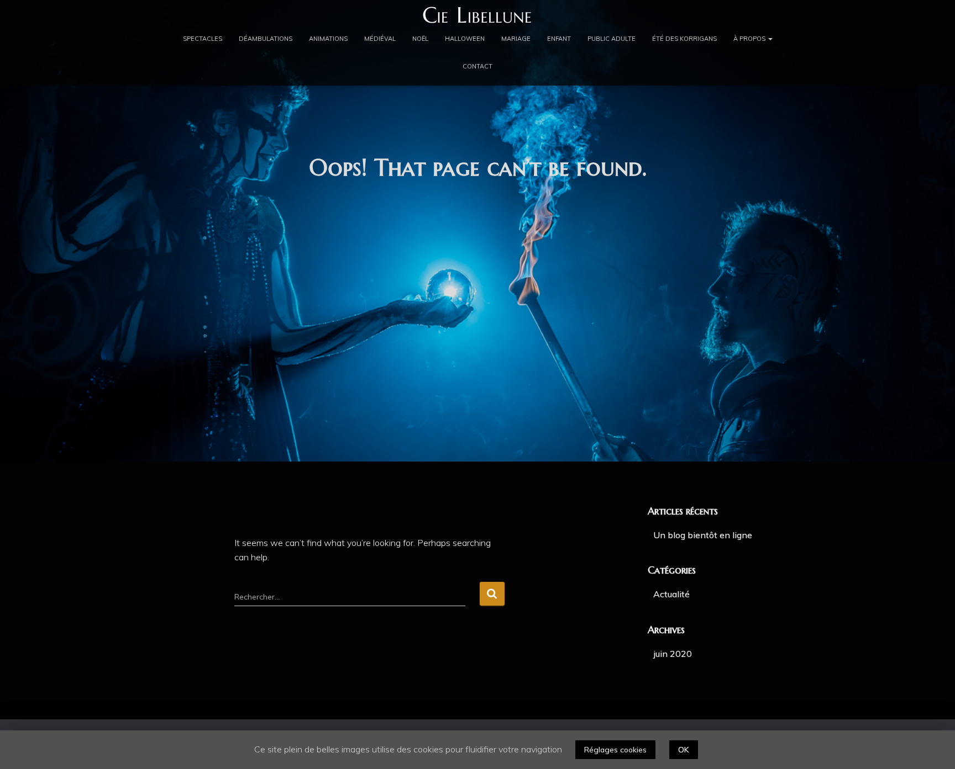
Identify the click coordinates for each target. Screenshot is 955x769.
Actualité (671, 594)
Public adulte (611, 39)
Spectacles (202, 39)
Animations (328, 39)
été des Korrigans (684, 39)
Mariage (516, 39)
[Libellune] (477, 15)
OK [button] (683, 750)
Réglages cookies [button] (615, 750)
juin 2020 (672, 653)
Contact (477, 66)
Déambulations (265, 39)
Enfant (559, 39)
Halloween (465, 39)
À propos (750, 39)
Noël (420, 39)
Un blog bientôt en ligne (702, 534)
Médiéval (380, 39)
